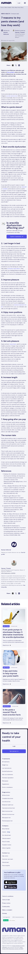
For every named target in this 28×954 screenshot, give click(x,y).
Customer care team (7, 859)
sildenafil (23, 187)
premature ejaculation (13, 268)
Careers (6, 832)
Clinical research (6, 838)
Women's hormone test (8, 814)
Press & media (6, 841)
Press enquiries (6, 865)
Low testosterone (6, 768)
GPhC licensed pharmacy (18, 917)
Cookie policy (6, 906)
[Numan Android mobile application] (10, 887)
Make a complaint (7, 910)
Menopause (5, 781)
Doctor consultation (7, 787)
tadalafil (5, 189)
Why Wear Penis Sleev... (18, 7)
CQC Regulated (6, 917)
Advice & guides (6, 848)
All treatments (5, 761)
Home (2, 7)
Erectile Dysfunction (7, 771)
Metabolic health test (7, 805)
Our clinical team (6, 835)
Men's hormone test (7, 811)
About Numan (5, 828)
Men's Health (8, 7)
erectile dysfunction (12, 96)
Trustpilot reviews (6, 844)
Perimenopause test (7, 820)
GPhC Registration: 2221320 (8, 573)
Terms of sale (6, 899)
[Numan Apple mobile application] (10, 882)
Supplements (5, 784)
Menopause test (6, 817)
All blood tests (6, 795)
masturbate (12, 344)
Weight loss (5, 765)
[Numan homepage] (6, 3)
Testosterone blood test (8, 808)
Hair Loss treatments (7, 774)
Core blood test (6, 801)
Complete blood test (7, 798)
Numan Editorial (6, 550)
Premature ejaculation (7, 777)
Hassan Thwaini (20, 32)
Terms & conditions (7, 896)
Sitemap (4, 913)
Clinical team (5, 862)
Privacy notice (6, 903)
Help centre (5, 856)
